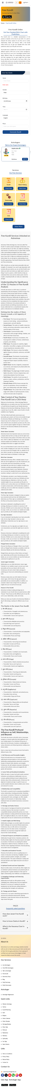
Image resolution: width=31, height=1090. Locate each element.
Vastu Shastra (6, 1044)
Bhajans (4, 1015)
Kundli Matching (7, 1009)
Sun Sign (5, 1041)
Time (4, 106)
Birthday (5, 98)
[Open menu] (3, 2)
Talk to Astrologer (7, 970)
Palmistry (5, 1035)
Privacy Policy (6, 1056)
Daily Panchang (6, 982)
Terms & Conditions (7, 1053)
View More (18, 226)
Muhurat (5, 1030)
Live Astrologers (6, 965)
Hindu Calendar (6, 1018)
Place (4, 123)
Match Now (22, 188)
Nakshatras (5, 1032)
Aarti (4, 1012)
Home (2, 23)
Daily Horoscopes (7, 985)
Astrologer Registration (8, 994)
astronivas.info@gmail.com (9, 1071)
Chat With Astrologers (8, 968)
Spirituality (5, 1038)
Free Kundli (5, 973)
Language (5, 115)
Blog (4, 979)
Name (4, 78)
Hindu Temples (6, 1021)
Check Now (8, 188)
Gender (5, 89)
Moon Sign (5, 1027)
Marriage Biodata (7, 1024)
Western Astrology (7, 1004)
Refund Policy (6, 1059)
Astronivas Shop (6, 976)
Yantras (4, 1007)
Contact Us (5, 1062)
